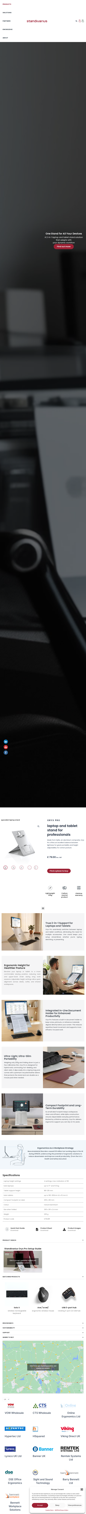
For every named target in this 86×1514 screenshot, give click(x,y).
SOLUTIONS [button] (7, 13)
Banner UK (39, 1456)
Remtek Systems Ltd (71, 1458)
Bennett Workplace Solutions (15, 1506)
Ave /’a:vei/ (43, 1307)
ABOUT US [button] (5, 39)
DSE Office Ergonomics (15, 1481)
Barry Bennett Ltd (71, 1481)
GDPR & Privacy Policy (61, 1510)
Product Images (74, 1228)
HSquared (39, 1436)
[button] (82, 1489)
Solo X (17, 1307)
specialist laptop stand (10, 820)
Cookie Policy (50, 1510)
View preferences (74, 1505)
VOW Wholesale (14, 1412)
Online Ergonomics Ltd (71, 1414)
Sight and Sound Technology (43, 1481)
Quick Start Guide (17, 1228)
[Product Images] (64, 1229)
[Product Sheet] (37, 1229)
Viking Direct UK (70, 1436)
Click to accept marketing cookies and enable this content (23, 1261)
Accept (40, 1505)
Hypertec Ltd (13, 1436)
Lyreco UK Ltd (13, 1456)
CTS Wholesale (42, 1412)
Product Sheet (46, 1228)
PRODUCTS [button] (7, 4)
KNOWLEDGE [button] (7, 29)
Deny (57, 1505)
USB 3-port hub (69, 1307)
